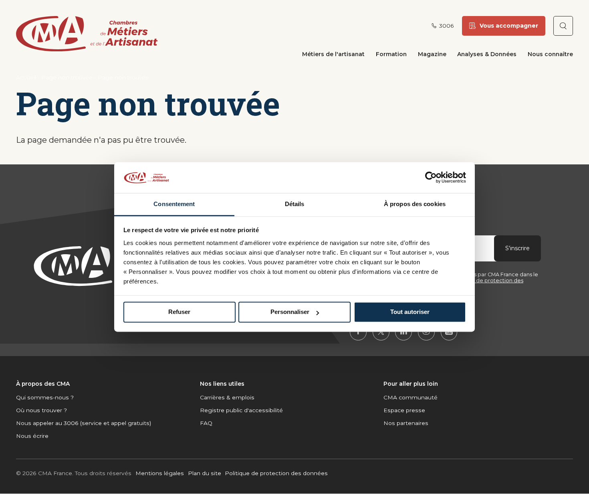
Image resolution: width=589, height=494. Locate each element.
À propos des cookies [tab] (415, 203)
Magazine (432, 54)
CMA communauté (410, 397)
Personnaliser (289, 312)
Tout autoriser (410, 312)
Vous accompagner (509, 25)
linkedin (403, 332)
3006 (446, 26)
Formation (391, 54)
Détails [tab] (295, 203)
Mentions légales (159, 473)
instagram (426, 332)
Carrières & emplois (227, 397)
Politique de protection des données (276, 473)
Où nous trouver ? (41, 410)
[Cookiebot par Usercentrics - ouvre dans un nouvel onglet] (431, 178)
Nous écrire (32, 436)
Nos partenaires (405, 423)
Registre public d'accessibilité (241, 410)
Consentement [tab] (174, 203)
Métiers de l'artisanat (333, 54)
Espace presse (404, 410)
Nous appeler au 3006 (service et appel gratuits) (83, 423)
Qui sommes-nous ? (45, 397)
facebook (358, 332)
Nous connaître (550, 54)
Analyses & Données (486, 54)
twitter (381, 332)
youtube (449, 332)
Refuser (179, 312)
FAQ (206, 423)
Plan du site (204, 473)
